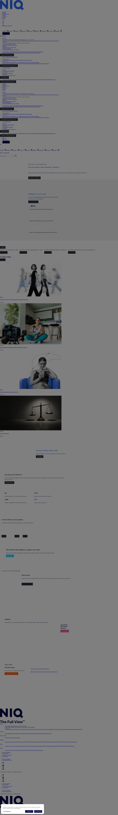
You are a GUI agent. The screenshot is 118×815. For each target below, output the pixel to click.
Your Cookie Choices (7, 811)
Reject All (29, 811)
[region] (22, 809)
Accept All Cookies (38, 811)
